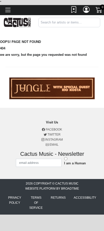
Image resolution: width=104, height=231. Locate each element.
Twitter (54, 134)
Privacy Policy (14, 200)
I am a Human (75, 163)
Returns (58, 197)
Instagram (53, 139)
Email (54, 144)
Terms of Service (36, 203)
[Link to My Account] (86, 11)
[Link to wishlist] (73, 11)
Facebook (53, 129)
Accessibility (85, 197)
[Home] (17, 22)
